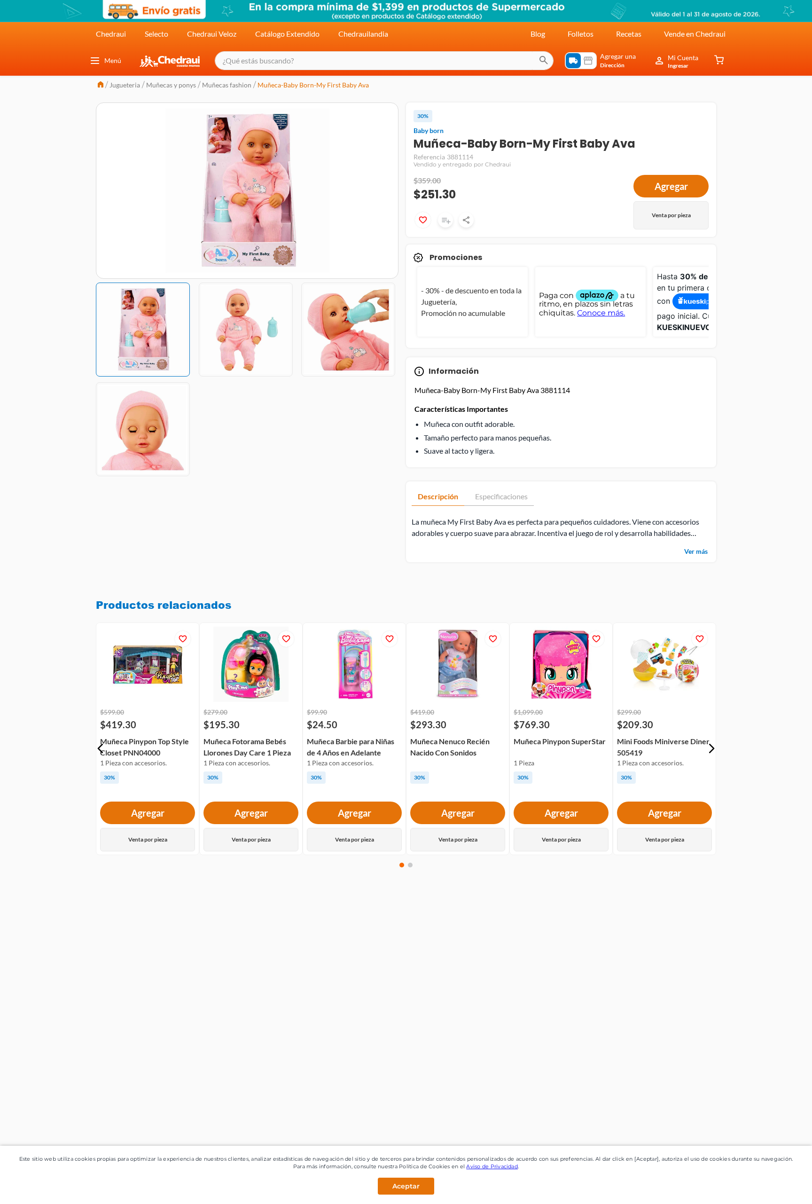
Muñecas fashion (226, 85)
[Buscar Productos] (543, 61)
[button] (100, 748)
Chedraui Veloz (211, 33)
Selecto (156, 33)
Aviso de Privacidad (492, 1166)
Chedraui (111, 33)
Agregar (671, 186)
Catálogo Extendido (287, 33)
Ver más (696, 551)
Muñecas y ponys (171, 85)
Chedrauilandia (363, 33)
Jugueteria (124, 85)
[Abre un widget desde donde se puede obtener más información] (774, 1187)
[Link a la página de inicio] (100, 85)
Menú (112, 60)
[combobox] (384, 60)
